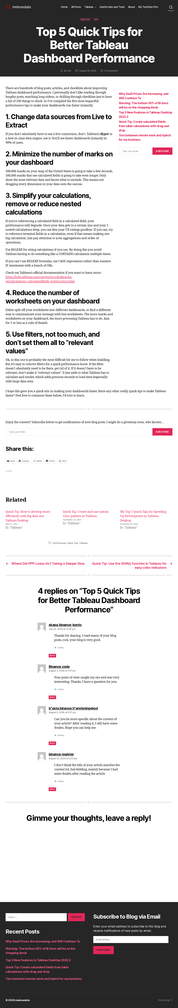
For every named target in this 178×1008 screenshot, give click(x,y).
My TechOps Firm (148, 6)
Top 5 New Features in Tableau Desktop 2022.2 (38, 960)
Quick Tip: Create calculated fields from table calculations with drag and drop (144, 126)
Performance (59, 543)
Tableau (88, 6)
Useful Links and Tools (112, 6)
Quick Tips (72, 543)
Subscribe (162, 151)
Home (64, 6)
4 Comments (111, 70)
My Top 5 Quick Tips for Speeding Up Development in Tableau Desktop (143, 516)
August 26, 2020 (87, 70)
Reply (52, 656)
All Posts (76, 6)
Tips (95, 19)
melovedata (22, 1000)
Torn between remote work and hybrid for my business (44, 979)
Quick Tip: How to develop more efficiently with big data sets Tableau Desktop (28, 516)
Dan (69, 70)
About (131, 6)
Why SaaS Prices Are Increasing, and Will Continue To (43, 941)
